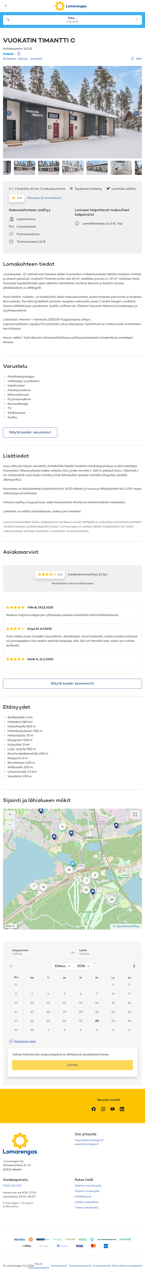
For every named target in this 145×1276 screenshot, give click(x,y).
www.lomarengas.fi (87, 1144)
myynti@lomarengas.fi (89, 1140)
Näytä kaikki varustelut (30, 432)
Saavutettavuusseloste (127, 1265)
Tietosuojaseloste (80, 1265)
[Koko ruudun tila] (135, 815)
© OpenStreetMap (126, 926)
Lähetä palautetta (86, 1202)
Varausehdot (59, 1265)
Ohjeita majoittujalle (88, 1185)
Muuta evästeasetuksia (38, 1266)
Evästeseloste (102, 1265)
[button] (41, 811)
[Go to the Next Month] (134, 966)
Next (136, 113)
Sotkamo (9, 59)
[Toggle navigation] (5, 6)
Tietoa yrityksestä (86, 1207)
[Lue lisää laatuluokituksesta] (19, 54)
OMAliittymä (83, 1196)
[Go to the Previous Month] (11, 966)
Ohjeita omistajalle (87, 1191)
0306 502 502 (12, 1185)
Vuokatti (36, 59)
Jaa (139, 58)
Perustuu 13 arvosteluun (44, 198)
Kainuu (23, 59)
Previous (9, 113)
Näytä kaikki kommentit (72, 683)
